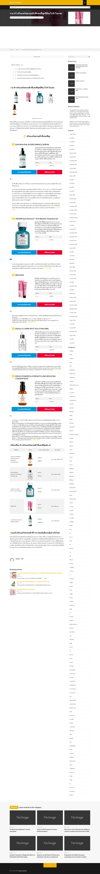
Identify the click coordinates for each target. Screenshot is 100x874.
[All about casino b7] (71, 83)
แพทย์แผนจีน (72, 745)
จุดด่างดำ (72, 407)
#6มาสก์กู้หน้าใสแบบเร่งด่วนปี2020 (26, 589)
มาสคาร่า (72, 571)
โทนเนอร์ (72, 753)
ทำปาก (71, 464)
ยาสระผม (72, 578)
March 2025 (72, 194)
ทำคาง (71, 457)
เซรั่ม (71, 711)
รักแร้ (71, 590)
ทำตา (71, 461)
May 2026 (72, 145)
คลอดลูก (71, 381)
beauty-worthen (23, 870)
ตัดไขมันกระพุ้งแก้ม (74, 434)
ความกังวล (72, 392)
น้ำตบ (71, 495)
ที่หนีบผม (72, 480)
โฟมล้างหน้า (72, 761)
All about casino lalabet (80, 72)
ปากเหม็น (72, 518)
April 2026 (72, 149)
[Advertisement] (50, 37)
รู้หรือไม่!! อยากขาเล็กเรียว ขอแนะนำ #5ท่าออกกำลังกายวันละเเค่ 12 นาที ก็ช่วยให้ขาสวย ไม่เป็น (80, 123)
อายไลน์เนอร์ (73, 685)
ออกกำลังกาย (72, 673)
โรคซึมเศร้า (72, 768)
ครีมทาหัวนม (72, 373)
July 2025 (72, 179)
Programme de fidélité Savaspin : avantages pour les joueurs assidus (75, 856)
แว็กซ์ (71, 749)
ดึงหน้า (71, 419)
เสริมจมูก (72, 730)
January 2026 (73, 157)
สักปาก (71, 647)
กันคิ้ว (71, 354)
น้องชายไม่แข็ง (73, 491)
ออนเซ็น (71, 677)
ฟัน (70, 556)
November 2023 (73, 236)
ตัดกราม (71, 430)
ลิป (70, 613)
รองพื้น (71, 582)
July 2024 (72, 225)
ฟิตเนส (71, 559)
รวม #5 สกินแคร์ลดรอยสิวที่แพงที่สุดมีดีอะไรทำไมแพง (28, 69)
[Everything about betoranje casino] (71, 99)
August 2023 (73, 248)
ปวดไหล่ (71, 514)
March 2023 (72, 267)
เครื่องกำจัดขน (73, 700)
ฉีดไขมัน (72, 411)
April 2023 (72, 263)
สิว (70, 651)
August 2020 (73, 320)
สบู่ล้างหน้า (72, 632)
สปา (71, 635)
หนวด (71, 658)
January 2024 (73, 229)
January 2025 (73, 202)
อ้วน (71, 696)
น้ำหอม (71, 502)
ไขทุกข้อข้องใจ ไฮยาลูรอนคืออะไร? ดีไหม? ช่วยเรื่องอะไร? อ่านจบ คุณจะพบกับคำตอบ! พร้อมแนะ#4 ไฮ (79, 111)
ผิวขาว (71, 537)
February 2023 (73, 270)
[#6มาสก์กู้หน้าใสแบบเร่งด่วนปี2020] (13, 592)
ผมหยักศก (72, 521)
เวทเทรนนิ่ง (72, 726)
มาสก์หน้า (72, 567)
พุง (70, 552)
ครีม (71, 366)
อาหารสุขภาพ (73, 688)
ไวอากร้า (72, 787)
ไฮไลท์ (71, 795)
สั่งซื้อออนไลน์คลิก (49, 172)
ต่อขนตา (72, 445)
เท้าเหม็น (72, 719)
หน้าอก (71, 662)
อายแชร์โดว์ (72, 681)
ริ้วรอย (71, 597)
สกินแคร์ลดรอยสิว (38, 17)
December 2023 (73, 232)
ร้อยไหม (71, 601)
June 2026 (72, 141)
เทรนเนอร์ (72, 715)
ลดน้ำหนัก (72, 605)
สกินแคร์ (19, 17)
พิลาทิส (71, 548)
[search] (89, 7)
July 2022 (72, 282)
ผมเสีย (71, 525)
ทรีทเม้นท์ (72, 453)
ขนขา (71, 362)
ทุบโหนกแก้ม (72, 487)
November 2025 (73, 164)
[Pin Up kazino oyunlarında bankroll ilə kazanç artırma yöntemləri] (71, 67)
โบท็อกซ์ (71, 757)
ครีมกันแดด (72, 370)
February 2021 (73, 297)
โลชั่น (71, 776)
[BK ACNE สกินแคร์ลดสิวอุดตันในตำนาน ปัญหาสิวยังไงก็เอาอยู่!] (13, 584)
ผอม (70, 529)
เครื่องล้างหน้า (73, 704)
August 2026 (73, 134)
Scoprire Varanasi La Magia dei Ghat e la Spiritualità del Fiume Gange (22, 856)
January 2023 (73, 274)
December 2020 (73, 305)
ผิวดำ (71, 540)
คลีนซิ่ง (71, 388)
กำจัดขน (71, 358)
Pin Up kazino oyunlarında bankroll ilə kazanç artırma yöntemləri (81, 66)
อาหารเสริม (72, 692)
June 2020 (72, 324)
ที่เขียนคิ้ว (72, 483)
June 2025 (72, 183)
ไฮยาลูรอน (72, 791)
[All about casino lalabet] (71, 75)
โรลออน (71, 772)
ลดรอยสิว (25, 17)
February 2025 (73, 198)
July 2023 (72, 251)
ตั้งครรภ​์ (71, 442)
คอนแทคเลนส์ (73, 400)
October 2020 (73, 312)
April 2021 (72, 289)
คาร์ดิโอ (71, 404)
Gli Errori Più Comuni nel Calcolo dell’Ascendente (47, 830)
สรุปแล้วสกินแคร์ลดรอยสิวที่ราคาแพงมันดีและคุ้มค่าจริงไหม (29, 78)
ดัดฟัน (71, 415)
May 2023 (72, 259)
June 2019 (72, 343)
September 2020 (73, 316)
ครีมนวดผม (72, 377)
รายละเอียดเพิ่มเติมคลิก (24, 172)
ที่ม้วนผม (71, 476)
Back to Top (50, 865)
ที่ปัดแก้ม (71, 472)
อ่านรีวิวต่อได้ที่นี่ (47, 268)
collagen (71, 351)
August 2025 (73, 175)
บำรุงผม (71, 506)
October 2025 (73, 168)
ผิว (70, 533)
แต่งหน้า (71, 738)
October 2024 (73, 213)
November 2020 (73, 308)
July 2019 (72, 339)
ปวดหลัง (71, 510)
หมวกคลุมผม (72, 669)
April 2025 (72, 191)
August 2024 (73, 221)
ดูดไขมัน (72, 423)
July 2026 (72, 138)
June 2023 (72, 255)
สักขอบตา (72, 639)
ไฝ (70, 783)
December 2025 (73, 160)
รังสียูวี (71, 594)
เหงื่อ (71, 734)
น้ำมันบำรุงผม (73, 499)
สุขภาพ (71, 654)
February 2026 (73, 153)
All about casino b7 (79, 80)
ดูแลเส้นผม (72, 426)
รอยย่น (71, 586)
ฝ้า (70, 544)
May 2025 (72, 187)
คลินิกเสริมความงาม (74, 385)
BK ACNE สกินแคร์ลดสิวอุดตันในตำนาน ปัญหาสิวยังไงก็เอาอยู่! (33, 581)
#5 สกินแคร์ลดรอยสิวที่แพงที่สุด (23, 72)
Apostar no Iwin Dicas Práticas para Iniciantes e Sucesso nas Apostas (48, 856)
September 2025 (73, 172)
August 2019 (73, 335)
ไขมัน (71, 780)
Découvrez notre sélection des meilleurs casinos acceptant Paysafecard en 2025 (77, 830)
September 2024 (73, 217)
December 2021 (73, 286)
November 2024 (73, 210)
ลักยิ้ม (71, 609)
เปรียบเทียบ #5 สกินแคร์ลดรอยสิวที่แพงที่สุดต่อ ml (27, 75)
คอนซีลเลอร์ (72, 396)
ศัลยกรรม (72, 620)
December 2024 (73, 206)
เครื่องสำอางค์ (73, 707)
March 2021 (72, 293)
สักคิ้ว (71, 643)
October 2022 (73, 278)
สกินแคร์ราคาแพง (31, 17)
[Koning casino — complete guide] (71, 91)
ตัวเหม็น (71, 438)
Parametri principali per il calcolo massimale (20, 830)
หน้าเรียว (72, 666)
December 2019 (73, 331)
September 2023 (73, 244)
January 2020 (73, 327)
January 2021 (73, 301)
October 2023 (73, 240)
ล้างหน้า (71, 616)
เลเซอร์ (71, 723)
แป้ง (70, 742)
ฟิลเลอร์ (71, 563)
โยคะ (71, 764)
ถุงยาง (71, 449)
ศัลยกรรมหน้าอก (73, 624)
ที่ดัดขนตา (72, 468)
